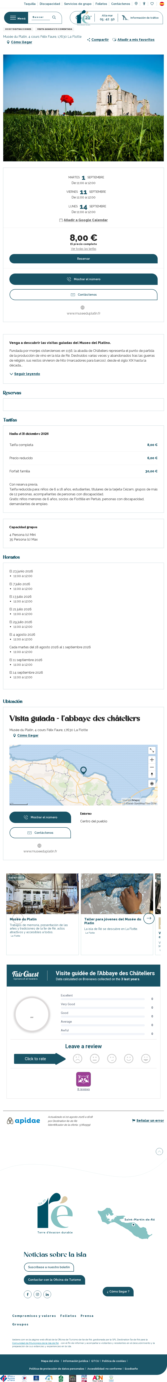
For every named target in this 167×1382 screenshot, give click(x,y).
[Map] (136, 4)
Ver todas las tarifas (83, 248)
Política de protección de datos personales (56, 1368)
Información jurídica (75, 1361)
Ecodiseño (131, 1368)
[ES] (162, 4)
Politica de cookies (114, 1361)
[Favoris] (152, 4)
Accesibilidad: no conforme (104, 1368)
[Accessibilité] (144, 3)
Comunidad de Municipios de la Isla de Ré (35, 1343)
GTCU (95, 1361)
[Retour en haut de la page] (159, 1152)
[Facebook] (28, 1295)
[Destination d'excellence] (25, 1378)
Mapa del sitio (50, 1361)
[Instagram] (37, 1295)
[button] (162, 4)
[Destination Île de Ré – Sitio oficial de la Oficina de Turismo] (83, 17)
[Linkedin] (47, 1295)
